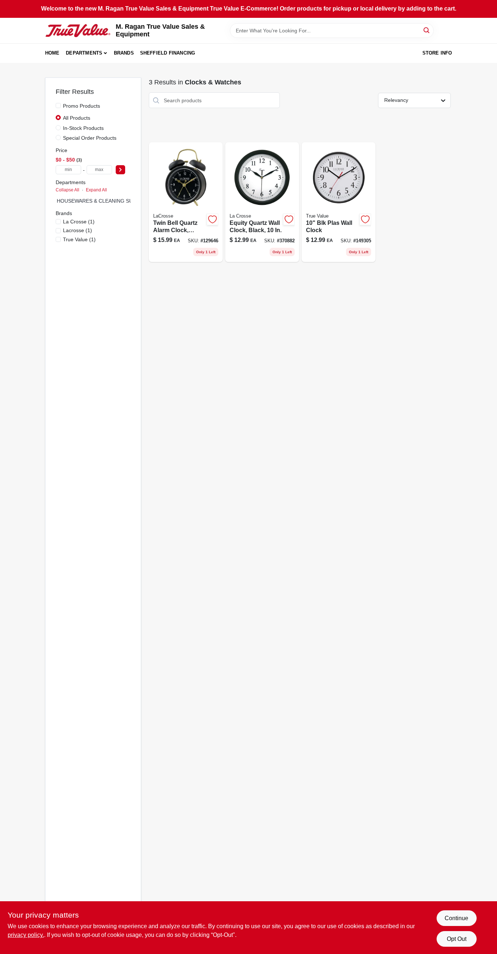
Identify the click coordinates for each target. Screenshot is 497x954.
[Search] (427, 30)
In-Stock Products (83, 128)
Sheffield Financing (167, 53)
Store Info (437, 53)
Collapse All (67, 189)
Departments (84, 53)
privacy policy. (26, 935)
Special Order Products (89, 138)
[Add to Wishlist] (212, 219)
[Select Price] (120, 169)
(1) (79, 221)
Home (52, 53)
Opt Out (456, 939)
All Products (76, 118)
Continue (456, 918)
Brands (124, 53)
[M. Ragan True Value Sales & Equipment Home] (78, 30)
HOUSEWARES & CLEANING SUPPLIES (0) (107, 201)
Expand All (96, 189)
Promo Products (81, 106)
